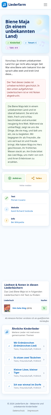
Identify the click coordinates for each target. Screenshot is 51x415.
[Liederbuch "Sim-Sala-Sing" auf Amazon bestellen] (44, 308)
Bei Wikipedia (17, 222)
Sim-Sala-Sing (19, 308)
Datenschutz (19, 410)
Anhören (17, 178)
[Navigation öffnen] (45, 4)
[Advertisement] (25, 253)
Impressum (32, 410)
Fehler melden (25, 185)
